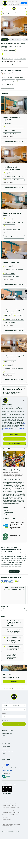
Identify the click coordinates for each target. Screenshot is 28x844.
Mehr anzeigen (14, 571)
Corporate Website (6, 746)
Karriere (3, 753)
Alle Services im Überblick (7, 88)
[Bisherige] (2, 609)
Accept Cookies (14, 434)
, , (12, 47)
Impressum (4, 821)
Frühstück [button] (7, 448)
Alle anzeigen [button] (4, 606)
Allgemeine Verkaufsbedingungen (9, 805)
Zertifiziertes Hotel (8, 58)
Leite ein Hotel (5, 748)
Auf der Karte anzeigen (8, 54)
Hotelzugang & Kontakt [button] (12, 389)
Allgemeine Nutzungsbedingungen (9, 802)
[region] (14, 422)
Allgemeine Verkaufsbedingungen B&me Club (11, 810)
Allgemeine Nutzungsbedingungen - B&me (11, 812)
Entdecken (14, 681)
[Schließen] (1, 3)
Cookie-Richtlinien (6, 817)
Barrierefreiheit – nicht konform (8, 828)
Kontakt (3, 735)
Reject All (14, 439)
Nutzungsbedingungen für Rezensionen (10, 814)
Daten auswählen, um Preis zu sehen (14, 141)
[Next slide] (25, 105)
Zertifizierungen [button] (9, 518)
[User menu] (25, 8)
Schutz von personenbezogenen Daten (10, 807)
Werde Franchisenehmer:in (7, 751)
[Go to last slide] (3, 105)
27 (24, 33)
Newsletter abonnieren (14, 724)
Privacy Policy (16, 428)
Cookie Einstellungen (6, 819)
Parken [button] (5, 508)
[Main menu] (3, 8)
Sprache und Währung (8, 702)
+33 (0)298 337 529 (21, 58)
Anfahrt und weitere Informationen (9, 65)
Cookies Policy (7, 428)
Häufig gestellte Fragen (7, 733)
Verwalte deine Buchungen (8, 737)
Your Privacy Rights (14, 443)
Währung (4, 713)
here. (24, 423)
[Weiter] (25, 609)
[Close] (23, 400)
